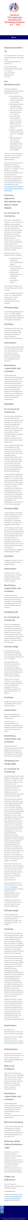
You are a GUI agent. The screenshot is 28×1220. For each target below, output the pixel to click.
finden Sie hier (14, 906)
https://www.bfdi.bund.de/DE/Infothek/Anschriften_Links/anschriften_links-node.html (13, 188)
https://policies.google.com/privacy (14, 1019)
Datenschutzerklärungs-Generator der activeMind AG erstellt (13, 1198)
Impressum (8, 1219)
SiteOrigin (23, 1219)
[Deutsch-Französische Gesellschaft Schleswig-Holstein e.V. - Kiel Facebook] (2, 1208)
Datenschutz (13, 1219)
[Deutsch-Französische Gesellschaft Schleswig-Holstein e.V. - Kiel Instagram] (2, 1211)
